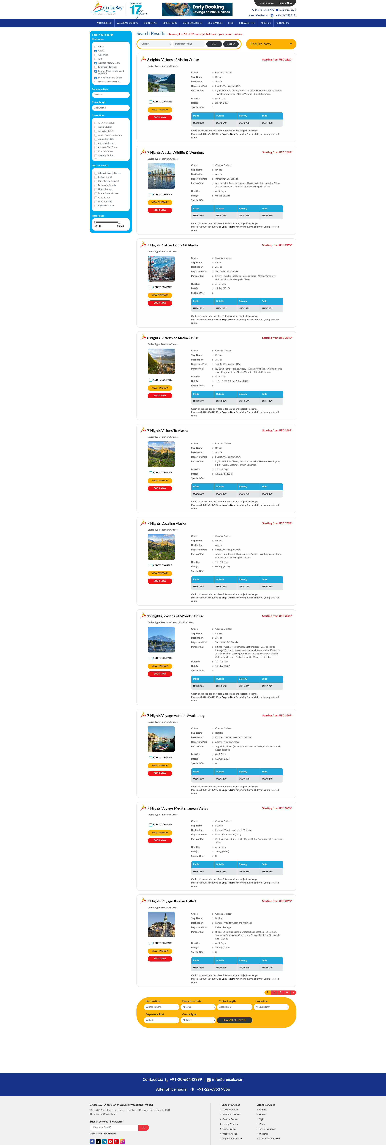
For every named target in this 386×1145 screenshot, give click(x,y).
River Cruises (229, 1129)
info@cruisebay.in (287, 10)
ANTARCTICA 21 (106, 131)
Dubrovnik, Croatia (107, 185)
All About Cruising (127, 23)
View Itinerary (160, 110)
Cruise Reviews (266, 3)
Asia (100, 59)
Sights (262, 1119)
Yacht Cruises (230, 1134)
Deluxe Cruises (230, 1119)
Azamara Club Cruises (108, 147)
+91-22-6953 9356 (286, 15)
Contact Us (282, 23)
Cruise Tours (170, 23)
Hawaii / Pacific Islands (109, 82)
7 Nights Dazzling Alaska (166, 523)
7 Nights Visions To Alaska (167, 431)
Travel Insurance (267, 1129)
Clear (214, 44)
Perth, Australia (105, 202)
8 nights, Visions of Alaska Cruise (173, 60)
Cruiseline (261, 1001)
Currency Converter (269, 1138)
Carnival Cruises (105, 151)
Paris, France (104, 198)
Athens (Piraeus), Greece (109, 173)
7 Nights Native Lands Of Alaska (172, 245)
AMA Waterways (106, 123)
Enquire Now (285, 3)
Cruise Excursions (192, 23)
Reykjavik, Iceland (106, 206)
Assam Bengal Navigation (110, 135)
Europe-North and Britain (110, 78)
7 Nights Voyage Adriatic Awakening (175, 716)
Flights (262, 1109)
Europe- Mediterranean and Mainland (111, 72)
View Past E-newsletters (103, 1133)
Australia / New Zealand (109, 63)
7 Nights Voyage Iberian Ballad (171, 901)
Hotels (262, 1114)
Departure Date (192, 1001)
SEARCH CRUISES (233, 1020)
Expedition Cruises (232, 1138)
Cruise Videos (215, 23)
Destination (153, 1001)
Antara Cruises (105, 127)
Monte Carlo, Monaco (108, 194)
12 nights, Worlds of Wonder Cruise (175, 616)
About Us (266, 23)
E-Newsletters (247, 23)
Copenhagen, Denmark (108, 181)
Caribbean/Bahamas (107, 67)
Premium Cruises (231, 1114)
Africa (101, 47)
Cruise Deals (150, 23)
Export (232, 44)
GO (143, 1128)
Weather (263, 1134)
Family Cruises (230, 1124)
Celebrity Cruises (106, 156)
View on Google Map (105, 1114)
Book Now (160, 117)
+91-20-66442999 (264, 10)
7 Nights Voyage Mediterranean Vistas (177, 808)
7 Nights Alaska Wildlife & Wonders (175, 153)
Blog (231, 23)
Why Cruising (104, 23)
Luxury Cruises (230, 1109)
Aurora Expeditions (107, 139)
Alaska (101, 51)
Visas (262, 1124)
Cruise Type (189, 1014)
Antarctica (103, 55)
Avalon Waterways (106, 143)
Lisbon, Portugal (105, 189)
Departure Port (155, 1014)
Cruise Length (227, 1001)
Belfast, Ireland (105, 177)
